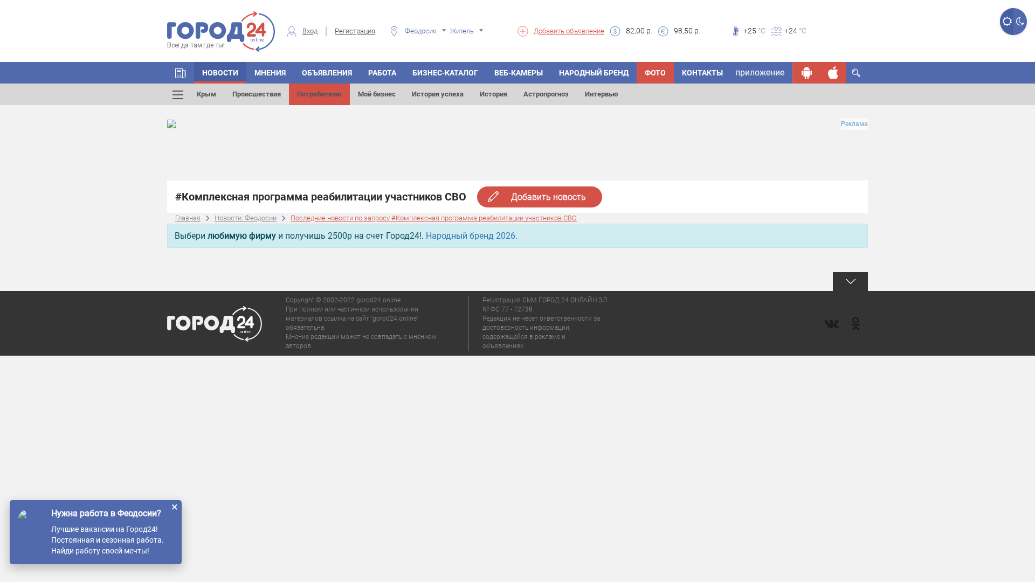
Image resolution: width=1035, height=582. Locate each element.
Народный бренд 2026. (472, 236)
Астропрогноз (546, 94)
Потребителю (319, 94)
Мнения (270, 72)
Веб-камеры (518, 72)
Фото (655, 72)
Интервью (601, 94)
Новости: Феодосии (246, 218)
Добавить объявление (569, 31)
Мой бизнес (377, 94)
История (493, 94)
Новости (220, 72)
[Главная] (180, 73)
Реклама (854, 124)
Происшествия (256, 94)
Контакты (702, 72)
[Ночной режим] (1020, 21)
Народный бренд (594, 72)
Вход (310, 31)
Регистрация (355, 31)
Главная (188, 218)
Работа (382, 72)
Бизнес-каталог (445, 72)
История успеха (438, 94)
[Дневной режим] (1006, 21)
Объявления (327, 72)
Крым (206, 94)
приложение (759, 72)
